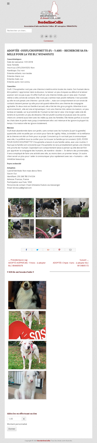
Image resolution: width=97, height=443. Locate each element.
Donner (11, 428)
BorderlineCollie (50, 22)
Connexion (48, 41)
